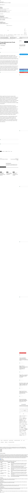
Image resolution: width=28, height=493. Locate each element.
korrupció (26, 424)
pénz (22, 431)
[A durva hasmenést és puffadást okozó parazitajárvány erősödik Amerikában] (15, 170)
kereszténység (23, 424)
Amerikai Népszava (3, 45)
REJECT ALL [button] (6, 448)
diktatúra (24, 418)
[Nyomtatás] (11, 50)
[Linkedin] (7, 50)
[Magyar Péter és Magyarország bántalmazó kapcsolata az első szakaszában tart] (23, 364)
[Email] (9, 50)
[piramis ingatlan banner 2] (9, 83)
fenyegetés (6, 151)
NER (22, 427)
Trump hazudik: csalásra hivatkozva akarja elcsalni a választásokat (9, 174)
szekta (25, 432)
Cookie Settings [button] (2, 448)
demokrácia (20, 418)
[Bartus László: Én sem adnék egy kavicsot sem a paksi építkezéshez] (23, 389)
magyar (24, 425)
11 (21, 409)
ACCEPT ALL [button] (10, 448)
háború (9, 151)
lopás (20, 425)
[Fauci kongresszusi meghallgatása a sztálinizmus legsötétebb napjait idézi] (3, 170)
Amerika (3, 39)
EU (23, 419)
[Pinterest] (4, 50)
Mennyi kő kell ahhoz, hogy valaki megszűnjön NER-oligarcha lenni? (23, 400)
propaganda (24, 430)
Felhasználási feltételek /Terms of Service (5, 10)
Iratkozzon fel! (25, 72)
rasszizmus (24, 431)
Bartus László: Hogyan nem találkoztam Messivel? (13, 37)
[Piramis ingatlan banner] (9, 140)
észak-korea (3, 151)
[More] (12, 50)
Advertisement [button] (2, 486)
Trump (11, 151)
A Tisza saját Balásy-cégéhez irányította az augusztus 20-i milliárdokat (23, 358)
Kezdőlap (1, 39)
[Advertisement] (9, 130)
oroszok (20, 430)
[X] (24, 29)
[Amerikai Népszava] (3, 164)
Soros (23, 432)
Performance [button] (1, 480)
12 (22, 409)
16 (27, 409)
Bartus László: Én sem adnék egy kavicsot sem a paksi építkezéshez (4, 37)
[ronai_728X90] (9, 53)
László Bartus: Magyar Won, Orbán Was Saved (24, 37)
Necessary (2, 459)
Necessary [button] (1, 458)
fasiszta (25, 419)
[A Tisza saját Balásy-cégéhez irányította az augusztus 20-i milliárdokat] (23, 355)
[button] (8, 30)
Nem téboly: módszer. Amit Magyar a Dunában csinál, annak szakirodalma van (23, 384)
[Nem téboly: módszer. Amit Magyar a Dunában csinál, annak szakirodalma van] (23, 381)
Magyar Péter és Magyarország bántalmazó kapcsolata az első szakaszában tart (23, 367)
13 (23, 409)
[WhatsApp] (5, 50)
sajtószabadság (20, 432)
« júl (23, 413)
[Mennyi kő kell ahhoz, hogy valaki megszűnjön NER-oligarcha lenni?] (23, 397)
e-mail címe (1, 13)
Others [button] (1, 489)
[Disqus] (9, 185)
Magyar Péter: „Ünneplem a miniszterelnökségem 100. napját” (23, 376)
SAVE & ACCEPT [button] (2, 492)
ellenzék (20, 419)
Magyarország (20, 426)
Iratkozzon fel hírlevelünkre (23, 54)
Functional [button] (1, 477)
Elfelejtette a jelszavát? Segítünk (4, 8)
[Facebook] (0, 50)
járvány (20, 424)
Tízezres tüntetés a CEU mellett (4, 159)
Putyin (20, 431)
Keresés (20, 40)
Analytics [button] (1, 483)
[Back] (0, 1)
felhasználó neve (2, 4)
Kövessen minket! (25, 69)
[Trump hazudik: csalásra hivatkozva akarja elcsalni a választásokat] (9, 170)
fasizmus (21, 420)
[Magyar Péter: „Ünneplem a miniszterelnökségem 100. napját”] (23, 373)
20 (23, 410)
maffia (22, 425)
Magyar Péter (24, 426)
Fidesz (25, 420)
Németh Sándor (21, 429)
